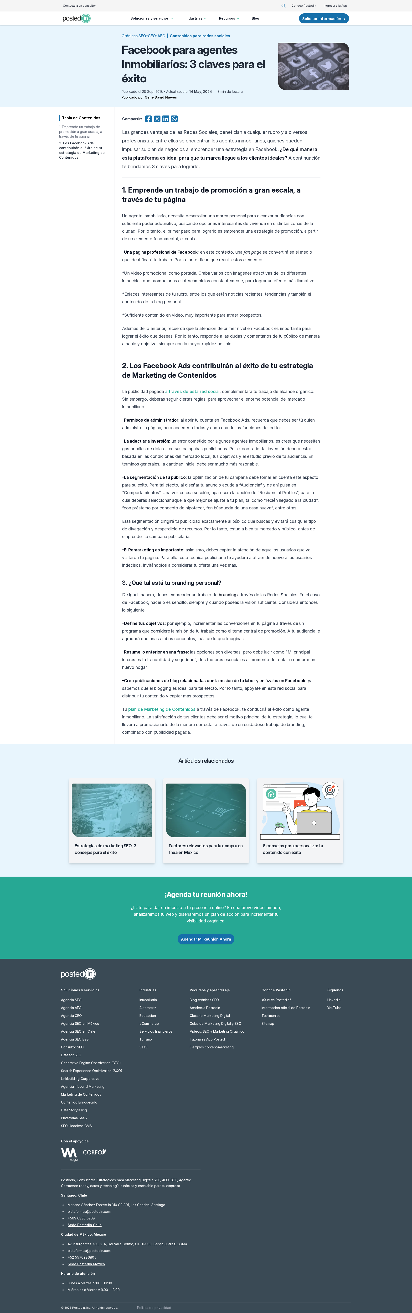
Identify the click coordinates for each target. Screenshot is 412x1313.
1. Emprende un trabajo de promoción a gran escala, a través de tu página (80, 131)
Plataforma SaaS (74, 1118)
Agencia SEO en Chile (78, 1031)
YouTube (334, 1008)
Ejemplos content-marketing (212, 1047)
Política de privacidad (154, 1308)
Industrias (193, 18)
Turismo (145, 1039)
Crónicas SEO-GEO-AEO (143, 35)
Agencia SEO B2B (75, 1039)
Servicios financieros (155, 1031)
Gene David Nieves (161, 97)
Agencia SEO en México (80, 1023)
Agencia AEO (71, 1008)
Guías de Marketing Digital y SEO (215, 1023)
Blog (255, 18)
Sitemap (268, 1023)
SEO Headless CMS (76, 1126)
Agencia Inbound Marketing (82, 1086)
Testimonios (271, 1016)
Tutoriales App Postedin (208, 1039)
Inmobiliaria (148, 1000)
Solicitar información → (324, 18)
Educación (147, 1016)
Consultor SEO (72, 1047)
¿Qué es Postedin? (276, 1000)
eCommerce (149, 1023)
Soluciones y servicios (149, 18)
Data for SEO (71, 1055)
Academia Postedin (205, 1008)
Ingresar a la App (335, 5)
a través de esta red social (192, 391)
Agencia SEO (71, 1000)
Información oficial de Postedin (286, 1008)
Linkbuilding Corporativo (80, 1079)
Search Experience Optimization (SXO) (91, 1071)
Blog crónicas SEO (204, 1000)
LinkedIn (333, 1000)
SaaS (143, 1047)
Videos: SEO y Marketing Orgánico (217, 1031)
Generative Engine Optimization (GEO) (91, 1063)
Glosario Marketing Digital (210, 1016)
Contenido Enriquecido (79, 1102)
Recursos (227, 18)
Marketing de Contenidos (81, 1094)
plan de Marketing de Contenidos (162, 709)
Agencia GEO (71, 1016)
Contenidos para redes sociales (200, 35)
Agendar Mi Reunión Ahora (206, 939)
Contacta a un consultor (79, 5)
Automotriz (147, 1008)
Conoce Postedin (304, 5)
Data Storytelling (74, 1110)
